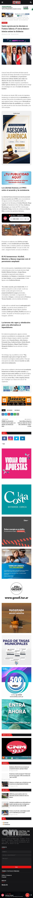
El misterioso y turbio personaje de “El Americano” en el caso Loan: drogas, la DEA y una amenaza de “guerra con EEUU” (20, 775)
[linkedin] (22, 438)
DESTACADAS (9, 410)
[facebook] (4, 438)
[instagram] (10, 438)
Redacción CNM (6, 34)
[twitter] (16, 438)
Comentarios (7, 824)
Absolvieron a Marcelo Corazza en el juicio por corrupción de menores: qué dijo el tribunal (19, 767)
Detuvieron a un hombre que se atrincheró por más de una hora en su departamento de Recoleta (20, 783)
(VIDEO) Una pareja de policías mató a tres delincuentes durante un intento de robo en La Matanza (19, 795)
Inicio (3, 17)
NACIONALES (9, 17)
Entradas (6, 822)
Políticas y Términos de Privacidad (7, 876)
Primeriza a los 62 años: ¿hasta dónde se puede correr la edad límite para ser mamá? (19, 811)
